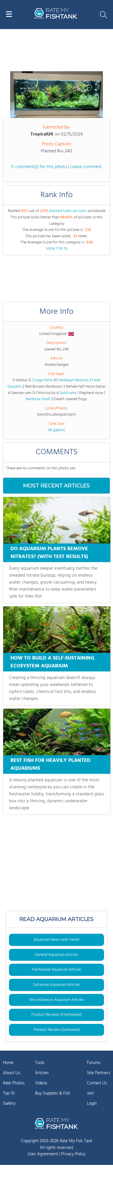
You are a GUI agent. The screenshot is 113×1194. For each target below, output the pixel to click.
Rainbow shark (38, 399)
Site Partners (98, 1073)
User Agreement (43, 1154)
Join (90, 1093)
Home (8, 1062)
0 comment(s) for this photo (39, 167)
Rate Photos (14, 1083)
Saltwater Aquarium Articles (56, 984)
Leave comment (86, 167)
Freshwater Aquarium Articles (56, 969)
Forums (93, 1062)
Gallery (9, 1103)
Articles (42, 1073)
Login (92, 1103)
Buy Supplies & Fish (52, 1093)
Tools (39, 1062)
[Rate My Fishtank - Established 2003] (56, 1123)
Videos (41, 1083)
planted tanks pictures (67, 211)
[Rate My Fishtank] (56, 18)
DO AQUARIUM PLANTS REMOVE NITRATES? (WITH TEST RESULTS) (49, 553)
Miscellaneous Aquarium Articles (56, 1000)
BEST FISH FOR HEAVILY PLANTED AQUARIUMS (50, 764)
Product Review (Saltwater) (57, 1030)
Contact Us (97, 1083)
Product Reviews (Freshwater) (56, 1014)
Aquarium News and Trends (57, 939)
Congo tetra (42, 380)
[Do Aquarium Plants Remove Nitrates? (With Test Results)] (56, 520)
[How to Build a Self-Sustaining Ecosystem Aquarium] (56, 629)
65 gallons (56, 430)
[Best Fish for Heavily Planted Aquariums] (56, 732)
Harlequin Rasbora (73, 380)
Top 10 (8, 1093)
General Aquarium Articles (56, 954)
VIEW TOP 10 (57, 248)
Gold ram (67, 393)
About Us (11, 1073)
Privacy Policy (73, 1154)
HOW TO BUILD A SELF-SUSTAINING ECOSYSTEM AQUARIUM (52, 662)
